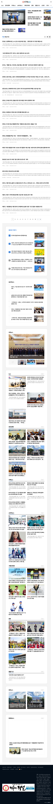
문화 (32, 5)
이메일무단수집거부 (5, 769)
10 (35, 219)
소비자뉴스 (19, 5)
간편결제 (18, 767)
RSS (21, 769)
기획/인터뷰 (27, 5)
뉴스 (2, 5)
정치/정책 (7, 5)
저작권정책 (12, 769)
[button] (10, 345)
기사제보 (14, 767)
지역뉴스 (14, 5)
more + (42, 426)
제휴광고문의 (9, 767)
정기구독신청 (23, 767)
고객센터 (16, 769)
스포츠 (43, 5)
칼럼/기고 (37, 5)
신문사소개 (4, 767)
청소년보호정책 (40, 767)
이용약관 (28, 767)
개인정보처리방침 (34, 767)
